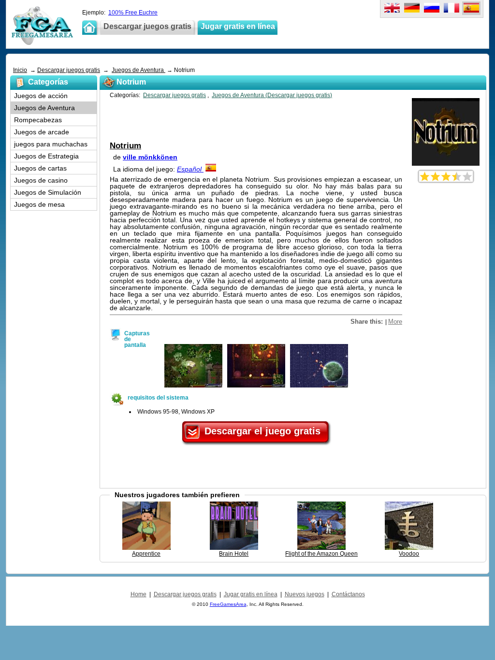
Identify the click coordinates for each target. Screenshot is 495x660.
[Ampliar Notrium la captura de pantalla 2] (256, 385)
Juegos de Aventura (138, 70)
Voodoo (409, 553)
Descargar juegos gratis (68, 70)
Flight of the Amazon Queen (321, 553)
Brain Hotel (233, 553)
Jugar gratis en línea (250, 594)
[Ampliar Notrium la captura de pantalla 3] (319, 385)
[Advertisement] (187, 60)
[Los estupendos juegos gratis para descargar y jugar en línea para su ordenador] (42, 43)
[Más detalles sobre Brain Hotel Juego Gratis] (234, 548)
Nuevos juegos (304, 594)
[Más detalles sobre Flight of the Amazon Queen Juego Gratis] (321, 548)
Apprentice (146, 553)
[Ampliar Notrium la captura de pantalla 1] (193, 385)
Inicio (20, 70)
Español (190, 169)
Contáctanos (348, 594)
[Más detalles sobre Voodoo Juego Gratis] (409, 548)
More (395, 321)
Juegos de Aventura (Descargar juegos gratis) (272, 95)
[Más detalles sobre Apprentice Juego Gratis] (146, 548)
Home (138, 594)
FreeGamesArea (228, 604)
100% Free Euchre (133, 12)
